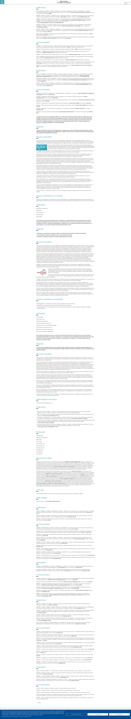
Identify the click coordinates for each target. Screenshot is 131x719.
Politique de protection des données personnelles (10, 716)
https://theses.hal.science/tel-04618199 (53, 501)
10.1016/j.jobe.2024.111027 (48, 85)
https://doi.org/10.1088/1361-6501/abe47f (46, 422)
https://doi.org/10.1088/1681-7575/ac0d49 (79, 418)
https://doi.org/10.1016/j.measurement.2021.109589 (48, 426)
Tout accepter (119, 714)
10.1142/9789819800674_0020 (84, 76)
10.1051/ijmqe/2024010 (42, 81)
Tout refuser (98, 714)
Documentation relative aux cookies (25, 716)
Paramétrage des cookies (76, 714)
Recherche (126, 2)
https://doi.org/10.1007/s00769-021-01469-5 (51, 415)
